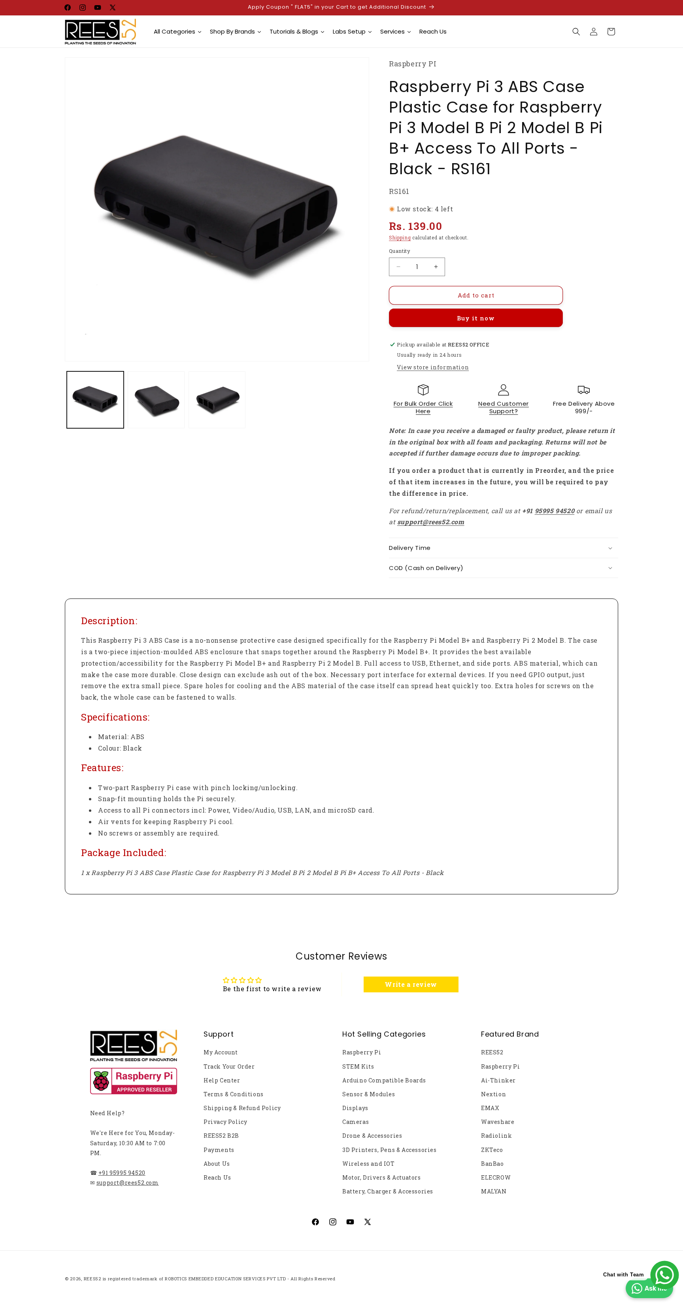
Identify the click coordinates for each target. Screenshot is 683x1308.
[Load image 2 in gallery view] (156, 399)
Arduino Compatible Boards (384, 1080)
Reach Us (217, 1177)
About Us (217, 1163)
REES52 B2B (221, 1135)
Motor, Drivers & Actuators (381, 1177)
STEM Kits (358, 1066)
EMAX (490, 1108)
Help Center (222, 1080)
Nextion (493, 1094)
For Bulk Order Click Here (423, 407)
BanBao (492, 1163)
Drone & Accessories (372, 1135)
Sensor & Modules (368, 1094)
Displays (355, 1108)
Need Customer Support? (503, 407)
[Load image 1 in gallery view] (95, 399)
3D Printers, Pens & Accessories (389, 1150)
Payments (219, 1150)
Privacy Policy (225, 1121)
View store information (433, 367)
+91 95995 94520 (121, 1172)
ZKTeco (492, 1150)
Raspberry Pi (361, 1052)
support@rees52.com (127, 1182)
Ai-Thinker (498, 1080)
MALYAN (494, 1191)
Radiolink (496, 1135)
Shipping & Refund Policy (242, 1108)
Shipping (400, 237)
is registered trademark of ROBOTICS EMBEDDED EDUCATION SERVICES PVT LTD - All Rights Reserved (219, 1279)
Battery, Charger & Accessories (387, 1191)
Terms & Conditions (234, 1094)
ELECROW (496, 1177)
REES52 (492, 1052)
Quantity (399, 250)
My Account (221, 1052)
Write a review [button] (411, 984)
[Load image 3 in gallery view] (217, 399)
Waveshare (497, 1121)
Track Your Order (229, 1066)
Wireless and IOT (368, 1163)
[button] (576, 31)
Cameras (355, 1121)
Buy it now (476, 318)
